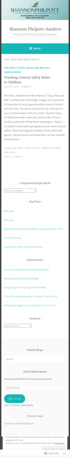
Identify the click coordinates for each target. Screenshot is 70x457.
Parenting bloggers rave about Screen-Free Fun (30, 305)
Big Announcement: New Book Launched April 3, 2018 (33, 229)
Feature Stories (14, 67)
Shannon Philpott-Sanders (35, 29)
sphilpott (26, 86)
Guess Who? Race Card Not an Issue (23, 246)
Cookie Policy (59, 443)
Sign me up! (14, 398)
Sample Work (12, 72)
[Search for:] (35, 359)
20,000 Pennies (12, 238)
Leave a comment (13, 156)
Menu (37, 48)
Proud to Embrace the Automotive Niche (26, 269)
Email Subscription (35, 371)
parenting (17, 148)
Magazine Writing (38, 67)
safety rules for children (37, 148)
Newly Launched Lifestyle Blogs (21, 278)
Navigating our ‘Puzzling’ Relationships (25, 287)
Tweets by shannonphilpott (19, 423)
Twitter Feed (35, 416)
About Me (9, 211)
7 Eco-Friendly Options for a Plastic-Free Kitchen (30, 296)
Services (9, 220)
